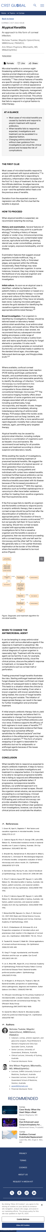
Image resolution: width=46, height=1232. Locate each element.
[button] (10, 824)
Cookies (23, 1167)
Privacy (23, 1153)
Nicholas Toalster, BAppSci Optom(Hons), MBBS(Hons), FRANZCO (22, 1032)
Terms (23, 1160)
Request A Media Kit (23, 1181)
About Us (23, 1174)
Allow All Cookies (23, 1225)
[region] (23, 1215)
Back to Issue (8, 19)
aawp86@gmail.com (19, 1086)
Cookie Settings (23, 1219)
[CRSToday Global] (13, 5)
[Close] (42, 1205)
